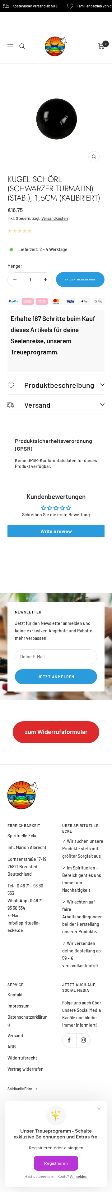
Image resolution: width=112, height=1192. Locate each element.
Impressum (18, 1005)
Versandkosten (54, 218)
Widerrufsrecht (22, 1057)
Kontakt (15, 994)
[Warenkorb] (101, 46)
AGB (11, 1046)
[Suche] (22, 46)
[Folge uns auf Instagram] (83, 1040)
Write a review (56, 531)
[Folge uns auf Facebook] (69, 1040)
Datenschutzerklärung (27, 1020)
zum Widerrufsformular (56, 732)
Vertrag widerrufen (25, 1069)
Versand (15, 1035)
